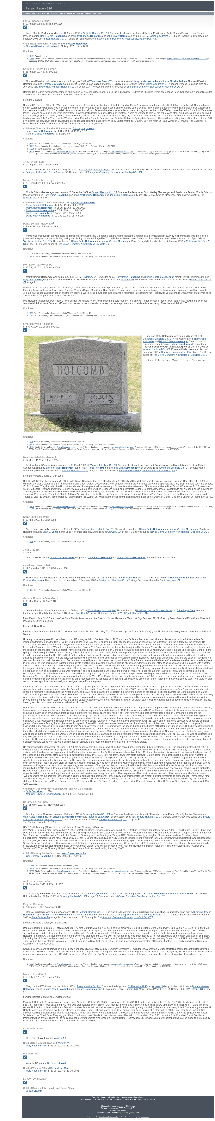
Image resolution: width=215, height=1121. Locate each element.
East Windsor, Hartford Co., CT (94, 169)
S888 (32, 59)
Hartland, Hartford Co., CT (136, 577)
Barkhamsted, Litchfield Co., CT (97, 529)
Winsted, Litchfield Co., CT (156, 349)
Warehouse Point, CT (161, 36)
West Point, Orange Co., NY (133, 613)
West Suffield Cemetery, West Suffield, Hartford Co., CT (127, 38)
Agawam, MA (114, 532)
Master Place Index (93, 13)
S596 (32, 56)
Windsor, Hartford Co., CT (54, 38)
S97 (31, 143)
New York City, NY (79, 613)
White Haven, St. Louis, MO (101, 610)
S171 (32, 866)
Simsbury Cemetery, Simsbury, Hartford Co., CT (126, 917)
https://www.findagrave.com (121, 151)
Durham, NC (131, 989)
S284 (32, 149)
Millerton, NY (127, 279)
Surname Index (29, 13)
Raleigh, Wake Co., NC (89, 986)
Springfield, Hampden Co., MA (41, 172)
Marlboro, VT (29, 197)
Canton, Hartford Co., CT (104, 192)
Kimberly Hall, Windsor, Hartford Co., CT (57, 86)
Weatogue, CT (195, 989)
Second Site (114, 1117)
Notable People (65, 13)
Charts (54, 13)
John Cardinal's (104, 1117)
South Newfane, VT (170, 580)
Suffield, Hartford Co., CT (96, 33)
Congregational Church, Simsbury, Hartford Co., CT (143, 914)
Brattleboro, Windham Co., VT (114, 580)
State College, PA (40, 917)
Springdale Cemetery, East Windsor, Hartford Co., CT (154, 86)
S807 (32, 151)
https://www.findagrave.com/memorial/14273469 (187, 59)
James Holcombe (108, 1097)
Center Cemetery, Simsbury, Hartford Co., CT (141, 896)
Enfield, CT (88, 277)
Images (80, 13)
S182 (32, 146)
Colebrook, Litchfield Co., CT (157, 339)
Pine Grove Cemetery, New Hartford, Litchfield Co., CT (85, 244)
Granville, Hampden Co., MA (176, 352)
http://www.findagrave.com (64, 151)
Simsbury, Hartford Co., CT (37, 241)
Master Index (43, 13)
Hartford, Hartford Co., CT (75, 470)
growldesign (145, 1117)
